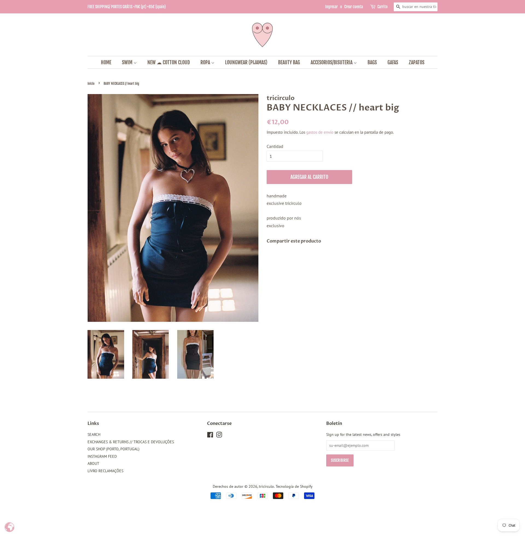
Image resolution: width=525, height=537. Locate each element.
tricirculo (266, 486)
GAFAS (392, 62)
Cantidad (275, 146)
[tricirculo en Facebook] (210, 435)
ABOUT (93, 463)
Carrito (382, 6)
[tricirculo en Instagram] (219, 435)
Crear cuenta (353, 6)
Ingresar (331, 6)
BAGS (372, 62)
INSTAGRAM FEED (102, 456)
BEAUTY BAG (289, 62)
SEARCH (94, 434)
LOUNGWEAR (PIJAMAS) (246, 62)
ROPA (205, 62)
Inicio (91, 83)
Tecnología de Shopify (294, 486)
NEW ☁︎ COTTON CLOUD (168, 62)
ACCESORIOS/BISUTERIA (332, 62)
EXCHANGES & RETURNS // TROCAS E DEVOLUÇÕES (131, 441)
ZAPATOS (416, 62)
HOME (106, 62)
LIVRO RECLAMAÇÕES (105, 470)
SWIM (127, 62)
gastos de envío (319, 132)
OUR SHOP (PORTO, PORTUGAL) (113, 448)
